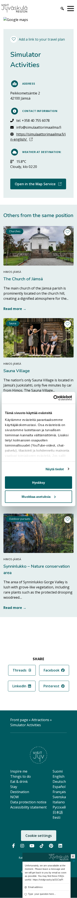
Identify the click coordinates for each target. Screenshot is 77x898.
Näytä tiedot (55, 469)
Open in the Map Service (40, 183)
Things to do (20, 776)
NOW (14, 797)
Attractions (40, 719)
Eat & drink (19, 781)
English (58, 776)
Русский (59, 807)
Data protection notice (28, 802)
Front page (19, 719)
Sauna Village (16, 371)
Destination (19, 791)
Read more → (14, 308)
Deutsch (59, 781)
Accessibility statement (28, 807)
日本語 (58, 812)
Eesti (56, 817)
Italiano (59, 802)
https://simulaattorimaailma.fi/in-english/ (38, 137)
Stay (13, 786)
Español (59, 786)
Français (59, 791)
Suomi (58, 771)
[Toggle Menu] (71, 8)
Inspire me (18, 771)
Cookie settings (38, 835)
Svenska (59, 797)
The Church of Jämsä (23, 279)
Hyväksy (38, 482)
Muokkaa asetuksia (36, 496)
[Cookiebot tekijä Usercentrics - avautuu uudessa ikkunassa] (54, 398)
